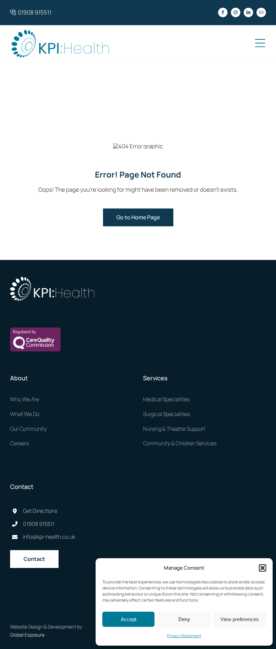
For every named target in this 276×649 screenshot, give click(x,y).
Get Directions (40, 510)
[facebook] (223, 12)
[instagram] (235, 12)
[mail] (261, 12)
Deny (184, 619)
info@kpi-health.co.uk (49, 536)
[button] (262, 568)
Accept (128, 619)
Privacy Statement (184, 636)
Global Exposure (27, 635)
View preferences (239, 619)
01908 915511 (33, 12)
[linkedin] (248, 12)
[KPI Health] (60, 31)
